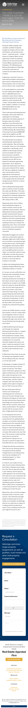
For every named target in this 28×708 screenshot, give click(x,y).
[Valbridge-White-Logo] (10, 2)
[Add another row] (13, 607)
